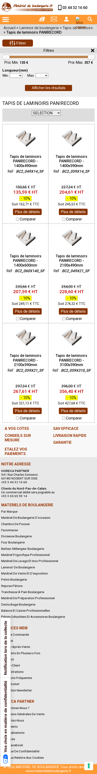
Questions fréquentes (16, 678)
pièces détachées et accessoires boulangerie (33, 616)
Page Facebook (12, 745)
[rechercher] (90, 19)
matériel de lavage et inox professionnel (29, 561)
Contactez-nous (12, 720)
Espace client (10, 665)
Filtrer (20, 43)
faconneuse (9, 530)
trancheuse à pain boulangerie (22, 592)
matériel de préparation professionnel (28, 598)
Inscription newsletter (16, 690)
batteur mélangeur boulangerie (22, 549)
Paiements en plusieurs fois (20, 653)
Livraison (7, 659)
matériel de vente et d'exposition (24, 573)
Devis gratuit (10, 684)
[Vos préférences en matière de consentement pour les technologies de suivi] (88, 765)
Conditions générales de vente (22, 714)
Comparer (28, 219)
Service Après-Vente (15, 647)
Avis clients (9, 726)
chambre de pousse (15, 524)
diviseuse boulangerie (16, 536)
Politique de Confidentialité (20, 751)
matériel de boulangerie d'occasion (25, 517)
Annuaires (8, 739)
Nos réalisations (12, 732)
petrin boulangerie (14, 579)
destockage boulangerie (18, 604)
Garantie (7, 640)
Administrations (12, 672)
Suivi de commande (15, 634)
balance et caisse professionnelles (25, 610)
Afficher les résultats (48, 88)
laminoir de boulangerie (18, 567)
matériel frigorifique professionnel (25, 555)
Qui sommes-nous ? (15, 708)
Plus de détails (27, 212)
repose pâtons (12, 586)
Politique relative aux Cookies (22, 757)
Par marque (9, 511)
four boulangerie (13, 542)
